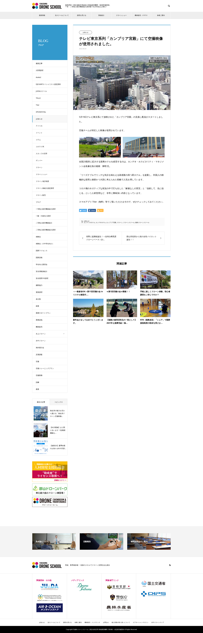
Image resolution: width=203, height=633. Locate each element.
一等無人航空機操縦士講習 (46, 209)
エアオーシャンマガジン (140, 622)
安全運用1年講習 (42, 278)
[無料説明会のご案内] (149, 548)
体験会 (38, 237)
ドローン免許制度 (42, 181)
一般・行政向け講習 (43, 216)
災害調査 (39, 354)
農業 (37, 389)
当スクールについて (62, 15)
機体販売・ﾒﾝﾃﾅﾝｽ (141, 15)
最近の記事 (41, 402)
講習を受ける (81, 15)
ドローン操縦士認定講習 (45, 188)
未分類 (38, 299)
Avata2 (38, 77)
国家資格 (39, 257)
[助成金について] (54, 548)
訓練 (37, 382)
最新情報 (42, 15)
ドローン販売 (41, 195)
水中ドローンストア (157, 622)
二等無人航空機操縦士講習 (46, 230)
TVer (37, 105)
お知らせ (39, 119)
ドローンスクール (129, 222)
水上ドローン (41, 334)
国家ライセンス (41, 250)
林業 (37, 306)
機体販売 (39, 327)
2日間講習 (39, 70)
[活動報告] (101, 548)
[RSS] (170, 565)
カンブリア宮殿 (111, 222)
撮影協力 (39, 285)
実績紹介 (101, 15)
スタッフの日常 (41, 153)
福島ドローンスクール (142, 222)
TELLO (38, 98)
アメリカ (39, 126)
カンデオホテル (101, 222)
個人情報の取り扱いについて (121, 622)
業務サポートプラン (43, 313)
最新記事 (39, 63)
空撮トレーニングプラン (45, 368)
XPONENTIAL (41, 112)
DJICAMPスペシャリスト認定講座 (48, 84)
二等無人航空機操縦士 (44, 223)
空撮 (37, 361)
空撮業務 (39, 375)
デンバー (39, 160)
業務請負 (39, 320)
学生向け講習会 (41, 264)
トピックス (59, 402)
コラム (38, 140)
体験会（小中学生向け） (45, 243)
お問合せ (106, 622)
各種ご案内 (161, 15)
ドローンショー (121, 15)
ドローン (39, 167)
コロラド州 (40, 146)
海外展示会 (40, 347)
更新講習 (39, 292)
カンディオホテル (89, 222)
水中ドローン (41, 341)
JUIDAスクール (41, 91)
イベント (39, 133)
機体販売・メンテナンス (92, 622)
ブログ (38, 202)
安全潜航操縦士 (41, 271)
